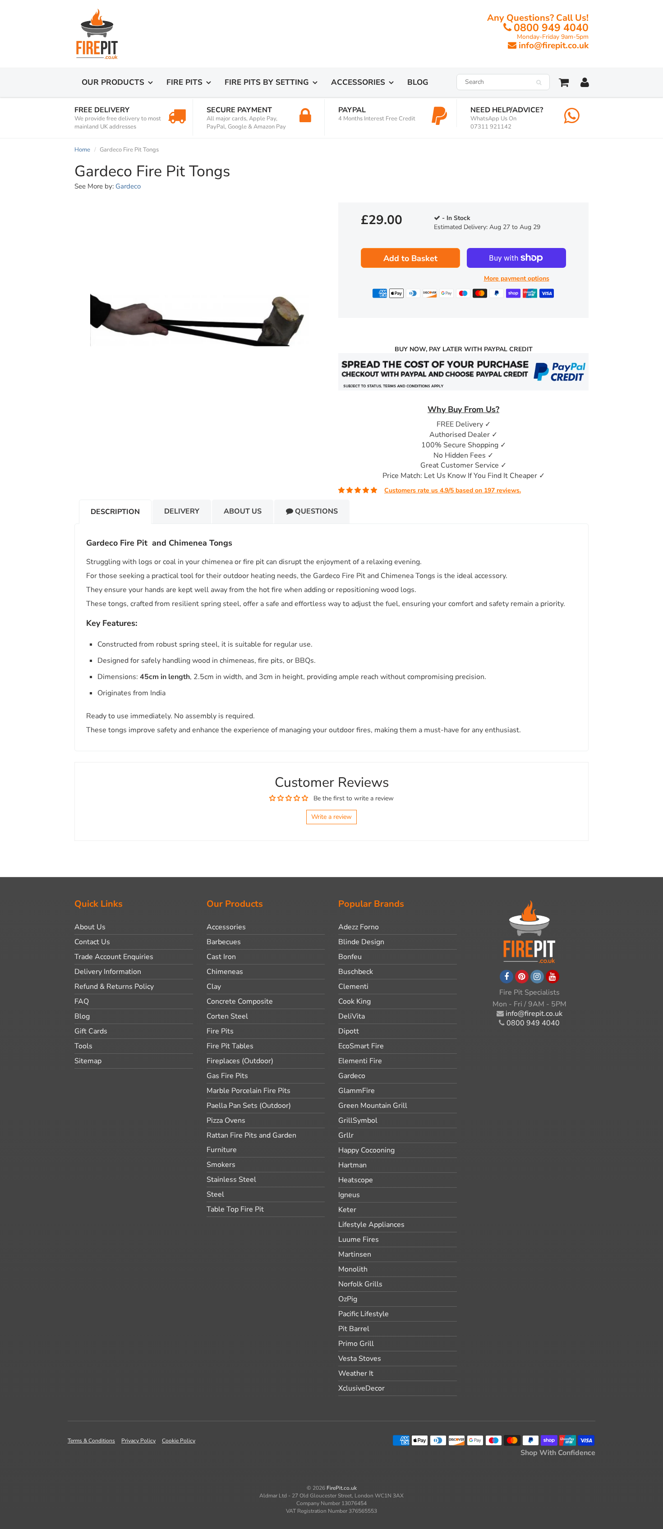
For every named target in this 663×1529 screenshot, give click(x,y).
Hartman (352, 1165)
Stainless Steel (231, 1180)
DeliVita (351, 1016)
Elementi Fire (360, 1061)
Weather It (355, 1373)
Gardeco (128, 186)
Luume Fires (358, 1239)
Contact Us (92, 942)
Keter (347, 1210)
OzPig (347, 1299)
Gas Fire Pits (227, 1076)
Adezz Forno (358, 927)
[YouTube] (552, 976)
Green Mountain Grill (372, 1106)
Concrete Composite (240, 1001)
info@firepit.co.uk (554, 45)
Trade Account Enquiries (113, 957)
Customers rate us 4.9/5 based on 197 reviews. (452, 490)
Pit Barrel (353, 1329)
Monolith (353, 1269)
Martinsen (354, 1254)
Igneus (349, 1195)
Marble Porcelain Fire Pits (248, 1091)
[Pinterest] (522, 976)
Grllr (346, 1135)
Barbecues (224, 942)
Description (115, 512)
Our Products (113, 82)
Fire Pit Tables (230, 1046)
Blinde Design (361, 942)
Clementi (353, 987)
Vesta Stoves (359, 1359)
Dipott (348, 1031)
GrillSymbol (358, 1120)
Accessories (358, 82)
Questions (315, 511)
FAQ (81, 1001)
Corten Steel (227, 1016)
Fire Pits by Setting (267, 82)
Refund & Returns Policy (114, 987)
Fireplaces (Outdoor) (240, 1061)
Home (82, 150)
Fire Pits (184, 82)
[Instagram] (537, 976)
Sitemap (87, 1061)
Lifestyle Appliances (371, 1225)
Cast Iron (221, 957)
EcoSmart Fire (361, 1046)
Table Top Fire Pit (235, 1209)
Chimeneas (225, 972)
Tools (83, 1046)
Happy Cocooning (366, 1150)
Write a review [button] (331, 817)
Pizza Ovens (226, 1120)
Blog (417, 82)
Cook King (354, 1001)
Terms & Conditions (91, 1440)
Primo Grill (356, 1344)
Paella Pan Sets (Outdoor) (249, 1106)
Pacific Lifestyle (363, 1314)
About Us (243, 511)
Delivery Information (107, 972)
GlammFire (356, 1091)
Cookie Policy (178, 1440)
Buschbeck (355, 972)
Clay (214, 987)
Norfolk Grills (360, 1284)
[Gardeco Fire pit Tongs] (199, 319)
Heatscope (355, 1180)
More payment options (516, 278)
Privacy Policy (138, 1440)
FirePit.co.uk (342, 1488)
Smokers (221, 1165)
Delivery (181, 511)
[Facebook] (506, 976)
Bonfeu (350, 957)
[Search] (539, 82)
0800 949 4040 (551, 28)
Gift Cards (90, 1031)
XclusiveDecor (361, 1388)
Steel (215, 1194)
